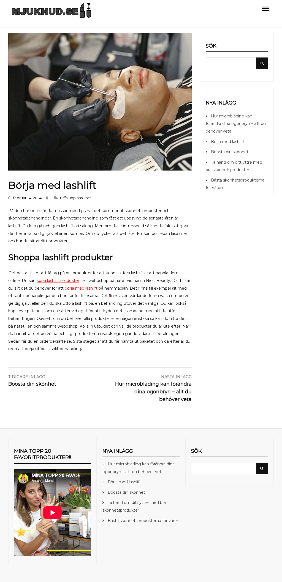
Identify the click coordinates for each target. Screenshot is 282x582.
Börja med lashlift (227, 141)
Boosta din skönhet (229, 151)
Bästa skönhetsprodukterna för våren (143, 520)
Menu (265, 8)
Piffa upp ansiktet (75, 198)
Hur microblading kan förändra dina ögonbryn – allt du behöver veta (236, 124)
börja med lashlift (81, 288)
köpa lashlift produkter (58, 280)
